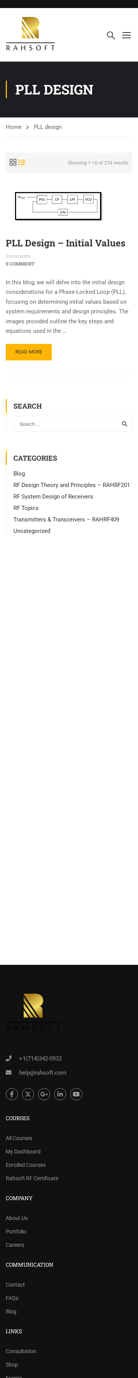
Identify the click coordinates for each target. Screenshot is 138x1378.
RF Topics (26, 508)
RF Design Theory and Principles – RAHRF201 (71, 485)
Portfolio (16, 1231)
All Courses (19, 1138)
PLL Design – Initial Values (65, 243)
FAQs (12, 1298)
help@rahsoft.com (42, 1072)
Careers (15, 1245)
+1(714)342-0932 (40, 1058)
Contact (15, 1285)
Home (13, 127)
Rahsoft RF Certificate (32, 1178)
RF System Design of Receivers (53, 496)
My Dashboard (23, 1151)
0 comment (20, 264)
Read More (28, 352)
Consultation (21, 1351)
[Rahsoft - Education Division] (31, 35)
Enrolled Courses (26, 1165)
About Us (17, 1218)
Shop (12, 1365)
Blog (19, 473)
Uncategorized (31, 531)
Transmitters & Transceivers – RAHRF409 (66, 519)
